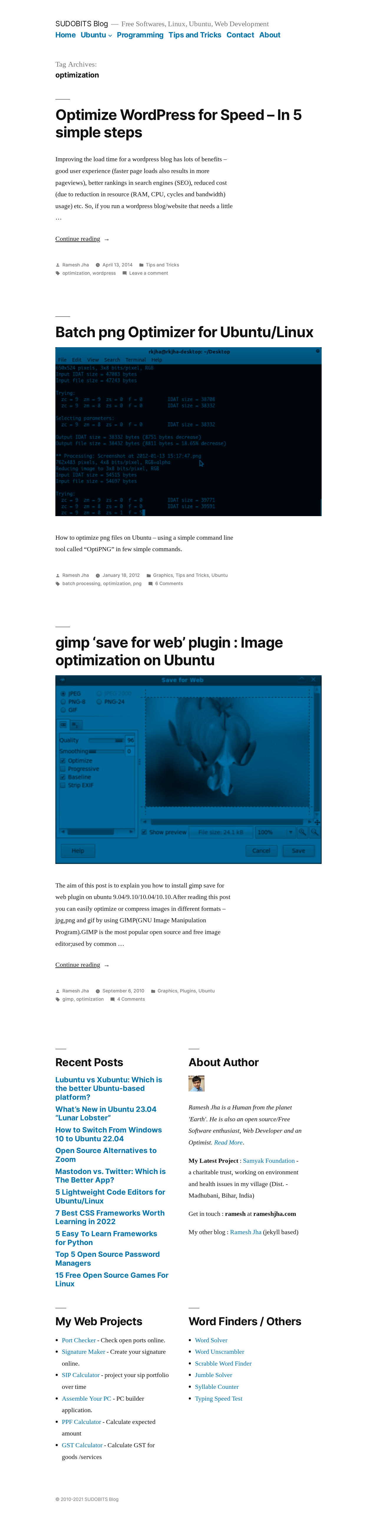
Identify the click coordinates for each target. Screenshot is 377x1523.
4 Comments (131, 999)
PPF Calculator (82, 1422)
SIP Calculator (81, 1375)
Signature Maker (83, 1352)
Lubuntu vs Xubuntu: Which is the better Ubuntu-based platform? (108, 1088)
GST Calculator (82, 1445)
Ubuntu (93, 34)
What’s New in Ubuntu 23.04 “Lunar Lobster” (106, 1113)
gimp (68, 999)
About (270, 34)
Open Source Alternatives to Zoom (106, 1155)
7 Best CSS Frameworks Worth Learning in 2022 (110, 1217)
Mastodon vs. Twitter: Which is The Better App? (110, 1176)
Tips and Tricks (194, 34)
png (137, 583)
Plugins (188, 991)
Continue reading (82, 239)
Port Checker (79, 1340)
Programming (140, 34)
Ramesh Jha (75, 265)
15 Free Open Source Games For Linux (111, 1279)
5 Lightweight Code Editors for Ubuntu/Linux (110, 1196)
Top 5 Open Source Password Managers (107, 1258)
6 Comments (169, 583)
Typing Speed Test (218, 1398)
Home (65, 34)
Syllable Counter (217, 1387)
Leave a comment (148, 273)
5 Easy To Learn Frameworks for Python (106, 1238)
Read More (228, 1142)
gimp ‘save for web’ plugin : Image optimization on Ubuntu (169, 651)
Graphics (163, 575)
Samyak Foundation (269, 1161)
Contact (240, 34)
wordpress (104, 273)
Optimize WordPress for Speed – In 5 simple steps (178, 123)
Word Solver (211, 1340)
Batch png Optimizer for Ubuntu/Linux (184, 332)
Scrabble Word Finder (223, 1363)
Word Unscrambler (219, 1352)
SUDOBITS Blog (81, 23)
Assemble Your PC (86, 1398)
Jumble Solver (213, 1375)
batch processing (81, 583)
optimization (76, 273)
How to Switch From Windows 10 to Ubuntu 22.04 (108, 1134)
